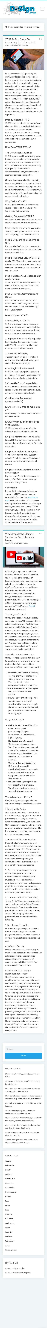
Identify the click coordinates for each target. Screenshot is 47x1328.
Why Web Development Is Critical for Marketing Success (23, 1104)
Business (8, 1174)
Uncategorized (11, 1250)
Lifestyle (8, 1214)
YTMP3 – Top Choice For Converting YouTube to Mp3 (23, 59)
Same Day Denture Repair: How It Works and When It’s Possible (22, 1133)
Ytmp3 (32, 606)
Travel (7, 1245)
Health (7, 1205)
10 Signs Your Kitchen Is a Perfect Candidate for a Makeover (22, 1082)
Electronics (9, 1187)
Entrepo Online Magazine (15, 1268)
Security (8, 1232)
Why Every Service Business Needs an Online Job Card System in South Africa (22, 1126)
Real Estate (9, 1223)
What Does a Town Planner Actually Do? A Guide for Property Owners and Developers (23, 1119)
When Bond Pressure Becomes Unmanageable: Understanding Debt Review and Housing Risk (23, 1097)
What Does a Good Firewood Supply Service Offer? (22, 1075)
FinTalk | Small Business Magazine (18, 1272)
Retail (7, 1227)
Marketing (9, 1219)
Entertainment (10, 1192)
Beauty (8, 1170)
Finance (8, 1196)
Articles (8, 1161)
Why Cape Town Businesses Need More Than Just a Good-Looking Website (22, 1090)
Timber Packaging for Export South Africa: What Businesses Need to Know (21, 1141)
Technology (9, 1241)
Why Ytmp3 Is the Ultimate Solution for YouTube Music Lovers (19, 537)
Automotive (9, 1165)
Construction (10, 1179)
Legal (7, 1210)
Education (9, 1183)
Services (8, 1236)
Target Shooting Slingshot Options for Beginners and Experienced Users (20, 1112)
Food (7, 1201)
